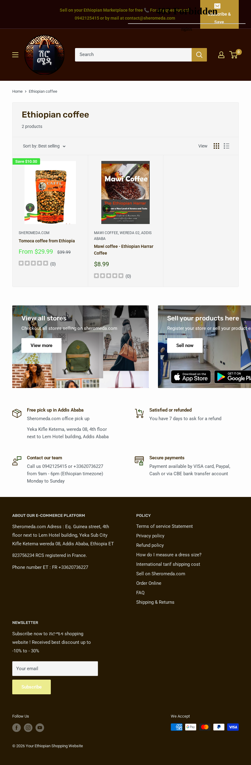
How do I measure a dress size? (168, 555)
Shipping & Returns (155, 602)
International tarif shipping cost (168, 564)
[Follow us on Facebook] (16, 727)
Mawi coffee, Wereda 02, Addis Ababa (123, 236)
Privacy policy (150, 536)
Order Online (148, 583)
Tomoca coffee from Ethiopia (47, 240)
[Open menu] (15, 54)
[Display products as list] (226, 146)
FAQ (140, 592)
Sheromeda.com (34, 233)
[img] (33, 264)
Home (17, 91)
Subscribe (31, 687)
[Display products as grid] (216, 146)
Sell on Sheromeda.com (160, 574)
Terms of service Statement (164, 526)
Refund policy (150, 545)
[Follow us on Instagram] (28, 727)
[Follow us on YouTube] (40, 727)
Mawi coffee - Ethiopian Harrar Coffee (123, 250)
